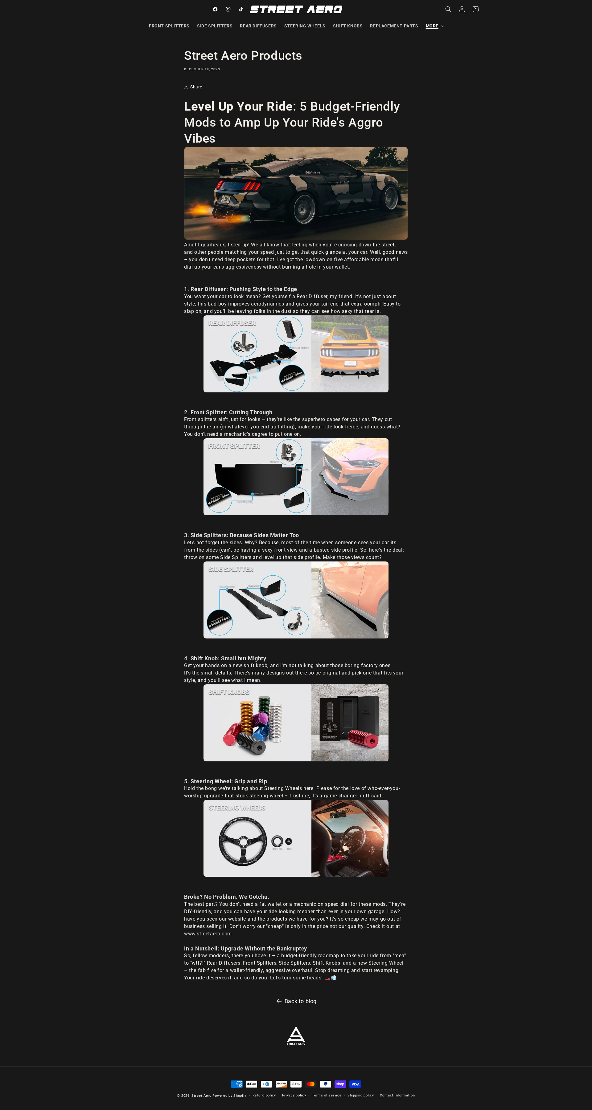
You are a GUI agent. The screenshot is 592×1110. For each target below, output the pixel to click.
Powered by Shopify (229, 1096)
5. (225, 781)
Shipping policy (360, 1095)
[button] (434, 25)
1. (240, 289)
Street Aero (201, 1096)
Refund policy (264, 1095)
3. (241, 535)
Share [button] (196, 86)
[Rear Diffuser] (296, 354)
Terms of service (326, 1095)
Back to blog (301, 1001)
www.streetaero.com (208, 934)
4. (225, 658)
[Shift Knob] (296, 723)
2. (228, 412)
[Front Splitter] (296, 477)
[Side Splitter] (296, 600)
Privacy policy (294, 1095)
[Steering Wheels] (296, 838)
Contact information (397, 1095)
